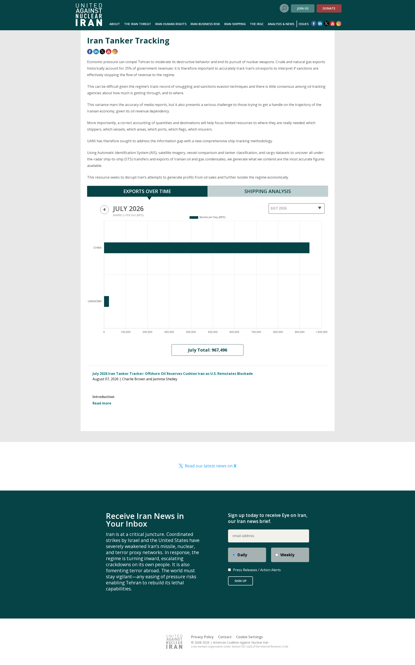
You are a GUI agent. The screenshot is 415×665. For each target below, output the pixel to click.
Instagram (339, 23)
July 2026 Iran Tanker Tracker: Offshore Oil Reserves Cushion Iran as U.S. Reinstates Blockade (173, 373)
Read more (102, 403)
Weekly (287, 554)
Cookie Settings (249, 637)
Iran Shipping (235, 24)
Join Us (302, 8)
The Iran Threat (137, 24)
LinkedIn (320, 23)
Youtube (332, 23)
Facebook (313, 23)
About (114, 24)
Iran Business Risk (205, 24)
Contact (225, 637)
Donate (329, 8)
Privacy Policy (202, 637)
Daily (242, 554)
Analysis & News (281, 24)
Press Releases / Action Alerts (257, 569)
